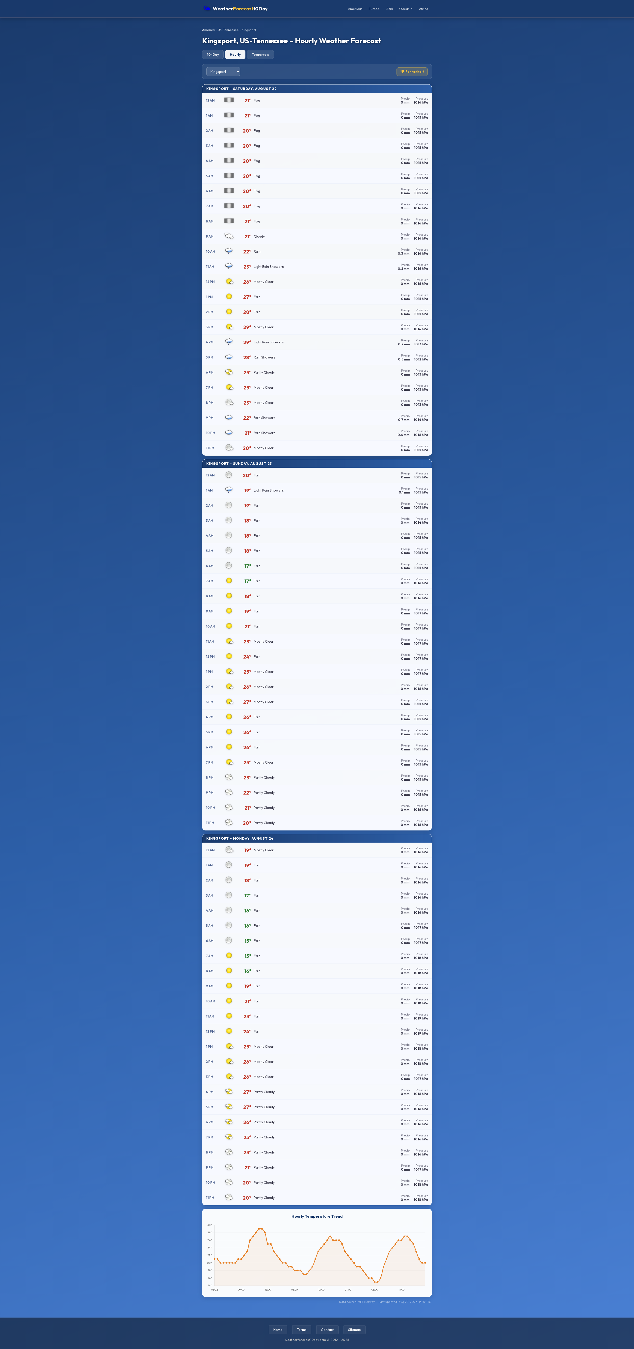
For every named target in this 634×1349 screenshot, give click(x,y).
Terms (302, 1329)
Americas (355, 9)
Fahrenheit (412, 71)
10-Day (213, 54)
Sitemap (354, 1329)
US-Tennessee (228, 30)
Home (278, 1329)
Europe (374, 9)
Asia (389, 9)
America (208, 30)
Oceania (405, 9)
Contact (327, 1329)
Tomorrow (260, 54)
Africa (423, 9)
